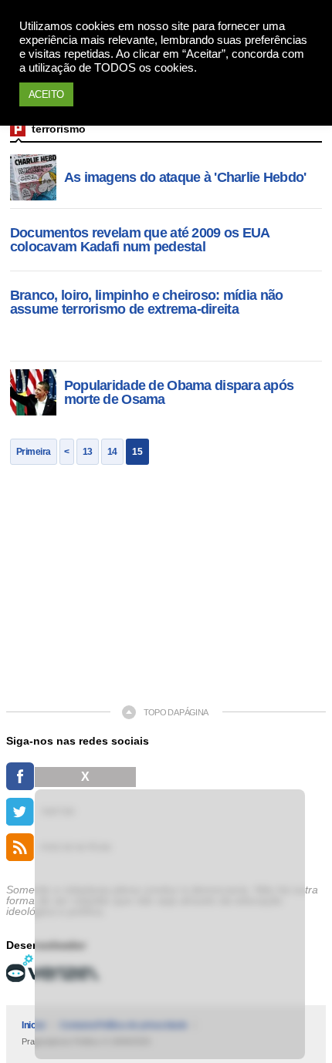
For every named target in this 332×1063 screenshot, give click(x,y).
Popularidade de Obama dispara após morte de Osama (179, 392)
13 (88, 451)
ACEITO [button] (46, 94)
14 (112, 451)
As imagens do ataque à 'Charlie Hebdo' (185, 177)
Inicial (33, 1025)
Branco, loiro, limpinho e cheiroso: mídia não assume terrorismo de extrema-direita (146, 302)
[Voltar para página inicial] (17, 128)
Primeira (33, 451)
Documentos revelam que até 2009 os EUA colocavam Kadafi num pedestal (139, 240)
